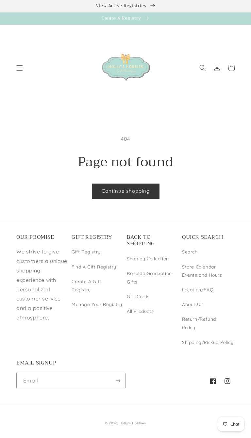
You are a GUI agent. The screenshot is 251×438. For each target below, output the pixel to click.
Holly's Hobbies (133, 423)
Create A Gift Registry (86, 286)
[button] (19, 68)
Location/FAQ (197, 290)
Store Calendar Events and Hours (202, 271)
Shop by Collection (148, 259)
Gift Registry (86, 252)
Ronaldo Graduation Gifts (149, 277)
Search (190, 252)
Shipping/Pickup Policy (207, 342)
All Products (140, 311)
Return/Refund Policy (199, 323)
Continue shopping (126, 191)
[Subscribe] (118, 380)
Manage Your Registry (97, 304)
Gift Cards (138, 297)
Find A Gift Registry (94, 267)
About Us (192, 304)
